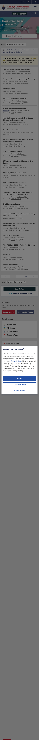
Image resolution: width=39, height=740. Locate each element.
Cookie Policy (16, 361)
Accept (19, 378)
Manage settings (19, 390)
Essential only (20, 384)
